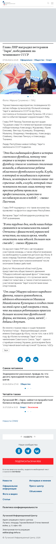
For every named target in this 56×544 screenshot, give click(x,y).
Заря (6, 350)
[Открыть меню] (52, 3)
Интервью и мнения (40, 480)
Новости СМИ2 (10, 421)
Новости (7, 480)
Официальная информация (10, 487)
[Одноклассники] (20, 359)
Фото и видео (10, 494)
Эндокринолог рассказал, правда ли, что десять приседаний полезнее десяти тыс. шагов (26, 377)
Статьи (6, 499)
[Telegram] (28, 359)
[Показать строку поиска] (48, 3)
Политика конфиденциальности (20, 507)
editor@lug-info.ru (11, 533)
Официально (26, 60)
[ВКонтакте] (35, 359)
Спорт (49, 60)
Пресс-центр (36, 486)
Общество (39, 60)
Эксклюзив (33, 407)
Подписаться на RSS (28, 461)
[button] (28, 96)
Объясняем (35, 491)
